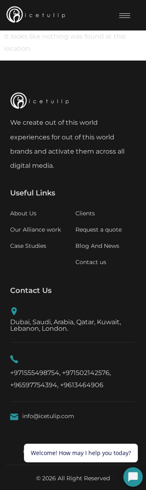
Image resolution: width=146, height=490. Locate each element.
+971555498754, (35, 373)
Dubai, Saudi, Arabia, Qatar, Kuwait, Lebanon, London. (65, 325)
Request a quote (98, 229)
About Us (23, 213)
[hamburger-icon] (125, 16)
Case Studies (28, 245)
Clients (85, 213)
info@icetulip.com (48, 416)
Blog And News (97, 245)
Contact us (90, 262)
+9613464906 (81, 385)
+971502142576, (86, 373)
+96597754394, (34, 385)
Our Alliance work (35, 229)
